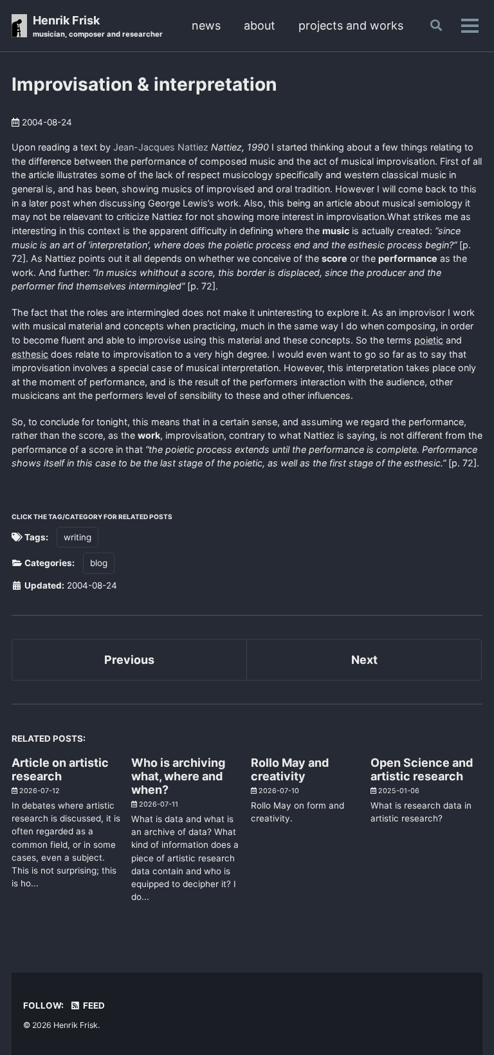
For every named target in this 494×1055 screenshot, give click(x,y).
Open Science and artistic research (421, 769)
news (206, 25)
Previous (129, 659)
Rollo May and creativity (290, 769)
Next (364, 659)
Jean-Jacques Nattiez (160, 147)
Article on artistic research (60, 769)
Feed (93, 1005)
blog (98, 563)
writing (77, 537)
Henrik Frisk (98, 26)
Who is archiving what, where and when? (178, 776)
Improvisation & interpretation (144, 84)
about (259, 25)
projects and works (350, 25)
